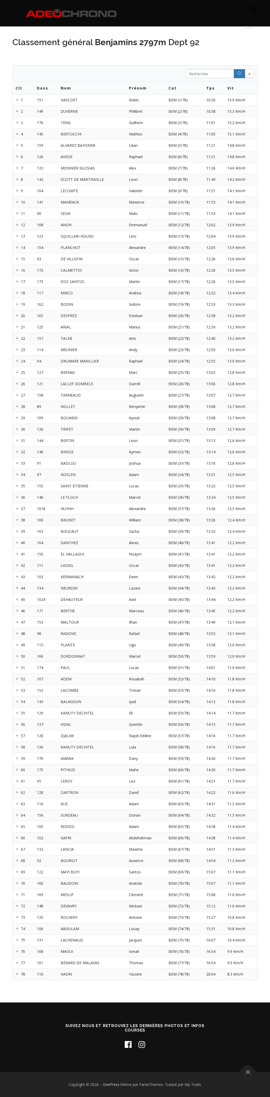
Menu (253, 9)
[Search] (239, 73)
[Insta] (141, 1044)
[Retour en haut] (247, 1072)
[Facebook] (128, 1044)
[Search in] (249, 73)
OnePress (111, 1084)
